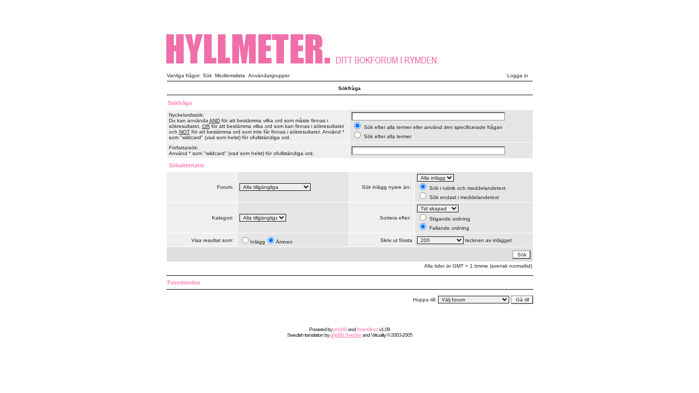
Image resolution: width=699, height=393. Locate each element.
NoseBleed (367, 329)
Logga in (517, 75)
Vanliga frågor (183, 75)
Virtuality (378, 335)
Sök (207, 75)
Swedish (295, 335)
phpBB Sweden (345, 335)
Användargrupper (269, 75)
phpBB (340, 329)
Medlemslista (230, 75)
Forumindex (183, 282)
